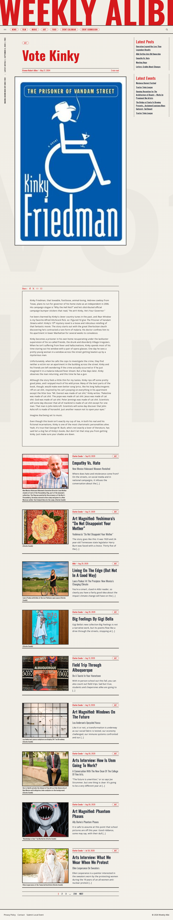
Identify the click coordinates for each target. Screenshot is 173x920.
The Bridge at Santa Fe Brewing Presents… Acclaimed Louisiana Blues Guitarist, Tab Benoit (150, 105)
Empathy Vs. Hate (143, 58)
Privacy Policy (10, 915)
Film (24, 29)
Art (44, 29)
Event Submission (89, 29)
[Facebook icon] (30, 288)
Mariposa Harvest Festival (146, 83)
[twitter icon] (33, 288)
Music (34, 29)
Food (54, 29)
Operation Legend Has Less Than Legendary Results (148, 48)
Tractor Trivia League (144, 87)
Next (81, 893)
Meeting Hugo (141, 62)
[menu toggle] (5, 29)
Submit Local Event (35, 915)
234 (75, 893)
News (14, 29)
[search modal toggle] (167, 29)
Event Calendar (69, 29)
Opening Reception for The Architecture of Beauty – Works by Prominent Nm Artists (149, 95)
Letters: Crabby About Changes (148, 66)
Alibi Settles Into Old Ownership (148, 54)
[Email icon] (41, 288)
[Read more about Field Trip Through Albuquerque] (45, 675)
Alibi (74, 563)
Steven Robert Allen (30, 70)
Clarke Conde (77, 456)
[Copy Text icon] (37, 288)
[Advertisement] (70, 265)
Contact (21, 915)
